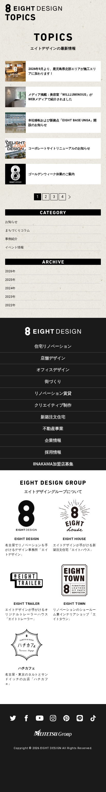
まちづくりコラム (17, 230)
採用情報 (53, 452)
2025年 (10, 280)
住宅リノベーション (53, 346)
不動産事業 (53, 428)
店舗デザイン (53, 358)
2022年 (10, 305)
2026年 (10, 271)
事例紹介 (11, 239)
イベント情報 (14, 247)
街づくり (53, 381)
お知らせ (11, 222)
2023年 (10, 297)
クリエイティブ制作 (53, 405)
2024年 (10, 288)
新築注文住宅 (53, 417)
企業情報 (53, 440)
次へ (69, 197)
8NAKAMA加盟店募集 (53, 464)
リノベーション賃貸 (53, 393)
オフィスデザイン (53, 369)
